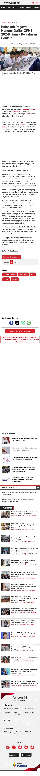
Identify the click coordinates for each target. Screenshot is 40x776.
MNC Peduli (28, 732)
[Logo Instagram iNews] (8, 749)
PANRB (23, 124)
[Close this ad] (38, 769)
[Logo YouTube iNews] (26, 749)
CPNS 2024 (16, 111)
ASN (28, 114)
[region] (20, 16)
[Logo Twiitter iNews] (20, 749)
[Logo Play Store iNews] (14, 756)
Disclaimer (6, 712)
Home (3, 7)
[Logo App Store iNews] (26, 756)
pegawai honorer (29, 109)
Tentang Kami (8, 708)
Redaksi (16, 708)
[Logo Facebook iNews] (14, 749)
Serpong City (12, 7)
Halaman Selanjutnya (11, 257)
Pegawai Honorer (9, 274)
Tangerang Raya (25, 7)
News (8, 22)
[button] (37, 2)
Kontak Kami (28, 708)
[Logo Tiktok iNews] (32, 749)
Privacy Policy (29, 712)
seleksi (4, 127)
